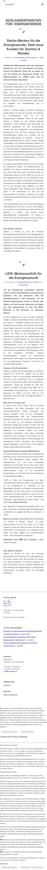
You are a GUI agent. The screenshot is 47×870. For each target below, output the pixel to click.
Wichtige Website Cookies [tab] (8, 772)
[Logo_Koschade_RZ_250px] (19, 4)
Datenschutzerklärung (10, 695)
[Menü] (42, 4)
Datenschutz (4, 864)
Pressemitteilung (19, 57)
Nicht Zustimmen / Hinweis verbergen (32, 867)
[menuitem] (42, 4)
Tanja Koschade (23, 285)
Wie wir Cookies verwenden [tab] (8, 745)
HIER (21, 539)
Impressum (7, 685)
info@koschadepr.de (10, 671)
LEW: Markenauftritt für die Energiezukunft (23, 275)
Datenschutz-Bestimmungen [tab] (9, 854)
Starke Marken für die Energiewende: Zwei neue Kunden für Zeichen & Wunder (24, 46)
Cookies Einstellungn (27, 732)
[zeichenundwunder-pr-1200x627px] (23, 32)
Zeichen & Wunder (30, 57)
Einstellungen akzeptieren (9, 732)
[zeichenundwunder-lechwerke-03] (23, 265)
